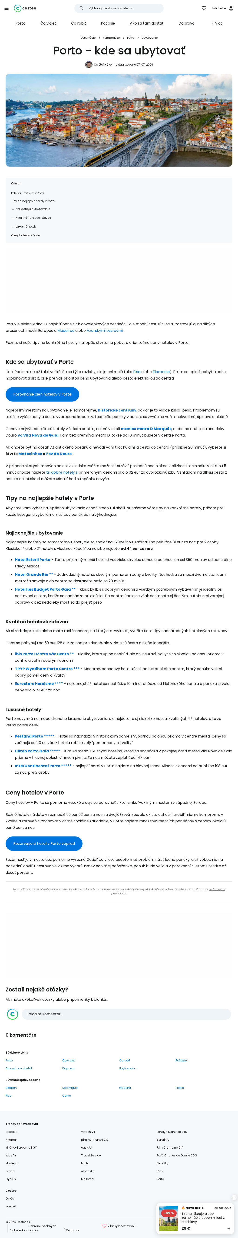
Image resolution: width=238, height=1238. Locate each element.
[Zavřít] (234, 1197)
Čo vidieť (48, 23)
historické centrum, (117, 410)
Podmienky (17, 1230)
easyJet (86, 1147)
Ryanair (11, 1140)
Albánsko (87, 1171)
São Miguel (70, 1088)
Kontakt (11, 1206)
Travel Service (91, 1155)
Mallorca (87, 1179)
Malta (85, 1163)
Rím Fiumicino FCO (94, 1140)
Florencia (161, 371)
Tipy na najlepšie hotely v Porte (32, 201)
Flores (180, 1088)
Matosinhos (30, 453)
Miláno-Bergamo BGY (21, 1147)
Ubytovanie (150, 38)
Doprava (186, 23)
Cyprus (11, 1179)
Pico (8, 1096)
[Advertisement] (119, 281)
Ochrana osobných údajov (42, 1228)
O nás (10, 1198)
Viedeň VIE (88, 1132)
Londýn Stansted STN (172, 1132)
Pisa (136, 371)
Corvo (66, 1096)
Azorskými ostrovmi (105, 330)
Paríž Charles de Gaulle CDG (177, 1155)
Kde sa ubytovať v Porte (27, 193)
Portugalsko (111, 38)
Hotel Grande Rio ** (34, 574)
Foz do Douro (59, 453)
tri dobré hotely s (62, 472)
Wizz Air (11, 1155)
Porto (20, 23)
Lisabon (11, 1088)
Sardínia (163, 1140)
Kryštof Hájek (103, 64)
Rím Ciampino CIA (170, 1147)
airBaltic (11, 1132)
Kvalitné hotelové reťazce (33, 218)
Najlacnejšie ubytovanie (33, 209)
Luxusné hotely (26, 226)
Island (10, 1171)
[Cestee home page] (25, 8)
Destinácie (88, 38)
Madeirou (65, 330)
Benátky (162, 1163)
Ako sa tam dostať (147, 23)
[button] (6, 8)
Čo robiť (78, 23)
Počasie (108, 23)
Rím (160, 1171)
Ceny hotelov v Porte (25, 235)
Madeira (125, 1088)
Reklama (72, 1230)
